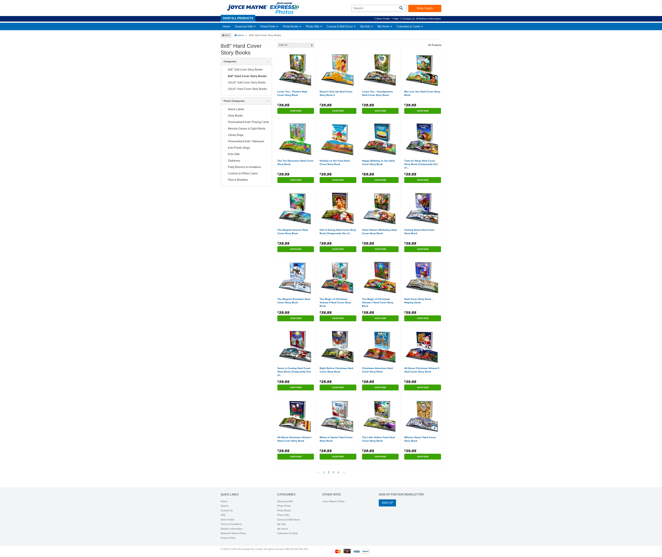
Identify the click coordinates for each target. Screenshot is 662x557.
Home (226, 26)
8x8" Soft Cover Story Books (245, 69)
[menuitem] (382, 18)
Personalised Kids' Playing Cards (248, 122)
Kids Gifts (234, 154)
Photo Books (291, 26)
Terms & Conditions (231, 524)
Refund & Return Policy (233, 533)
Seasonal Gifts (244, 26)
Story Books (235, 115)
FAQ (223, 515)
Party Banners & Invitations (244, 167)
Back (227, 35)
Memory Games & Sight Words (246, 128)
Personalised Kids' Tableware (246, 141)
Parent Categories (234, 101)
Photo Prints (268, 26)
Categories (230, 61)
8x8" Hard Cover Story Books (247, 76)
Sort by (283, 45)
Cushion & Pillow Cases (243, 173)
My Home (384, 26)
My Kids (365, 26)
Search (224, 506)
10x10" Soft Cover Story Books (247, 82)
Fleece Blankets (238, 179)
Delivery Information (429, 18)
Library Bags (235, 134)
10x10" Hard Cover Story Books (247, 88)
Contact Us (227, 510)
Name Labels (236, 109)
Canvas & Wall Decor (340, 26)
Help (395, 18)
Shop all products (238, 18)
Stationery (234, 160)
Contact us (408, 18)
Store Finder (227, 519)
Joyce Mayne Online (333, 501)
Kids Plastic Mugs (239, 147)
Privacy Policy (228, 538)
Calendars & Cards (409, 26)
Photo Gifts (313, 26)
